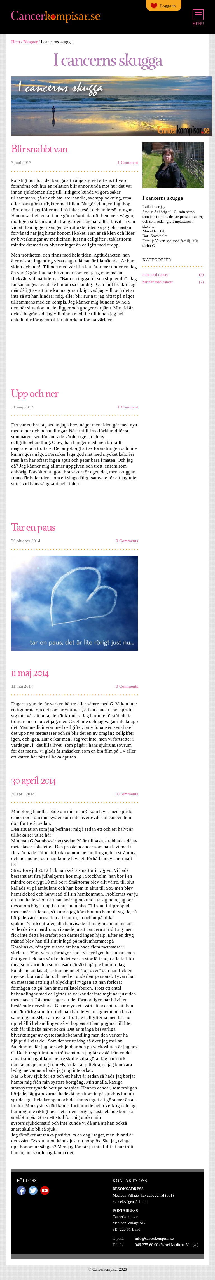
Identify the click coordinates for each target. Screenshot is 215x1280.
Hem (15, 41)
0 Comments (127, 541)
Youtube (44, 1190)
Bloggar (30, 41)
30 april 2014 (33, 780)
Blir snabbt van (39, 148)
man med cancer (173, 275)
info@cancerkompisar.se (154, 1238)
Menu (198, 24)
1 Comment (128, 162)
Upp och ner (34, 393)
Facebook (21, 1190)
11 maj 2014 (29, 672)
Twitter (33, 1190)
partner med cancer (173, 282)
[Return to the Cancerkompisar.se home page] (56, 17)
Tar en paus (33, 527)
